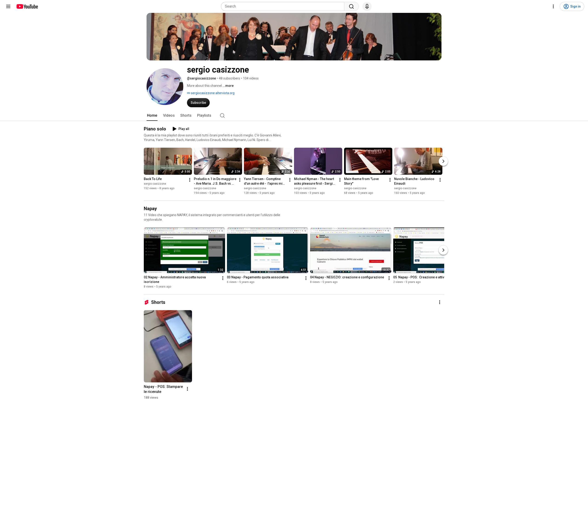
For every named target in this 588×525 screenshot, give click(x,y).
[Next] (443, 161)
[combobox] (284, 6)
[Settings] (553, 6)
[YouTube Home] (27, 6)
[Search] (351, 6)
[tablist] (294, 115)
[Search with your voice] (367, 6)
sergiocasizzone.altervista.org (212, 93)
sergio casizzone (155, 183)
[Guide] (8, 6)
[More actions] (189, 179)
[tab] (152, 115)
